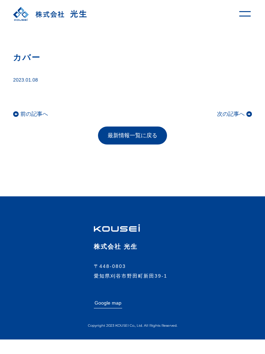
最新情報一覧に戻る (132, 135)
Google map (108, 303)
